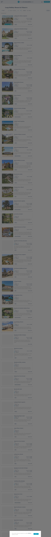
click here (29, 533)
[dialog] (25, 268)
